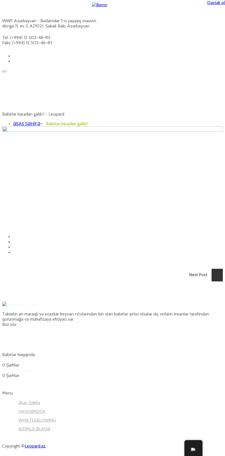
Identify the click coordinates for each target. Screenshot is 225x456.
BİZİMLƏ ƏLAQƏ (34, 429)
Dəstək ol (216, 2)
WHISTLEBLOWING (37, 420)
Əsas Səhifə (29, 402)
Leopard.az (35, 446)
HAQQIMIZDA (32, 411)
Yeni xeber (12, 359)
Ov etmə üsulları (17, 370)
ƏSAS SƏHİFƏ (26, 123)
